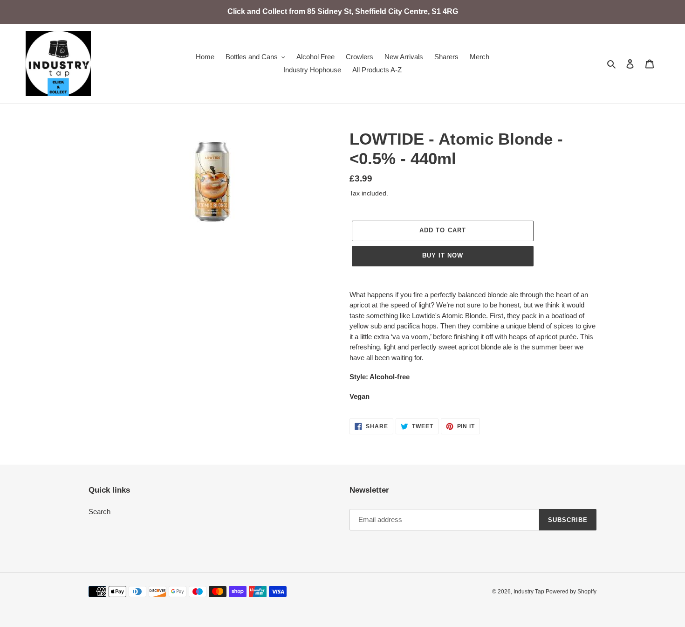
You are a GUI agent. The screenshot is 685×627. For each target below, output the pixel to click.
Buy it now (442, 255)
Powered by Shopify (571, 591)
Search (99, 512)
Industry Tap (530, 591)
